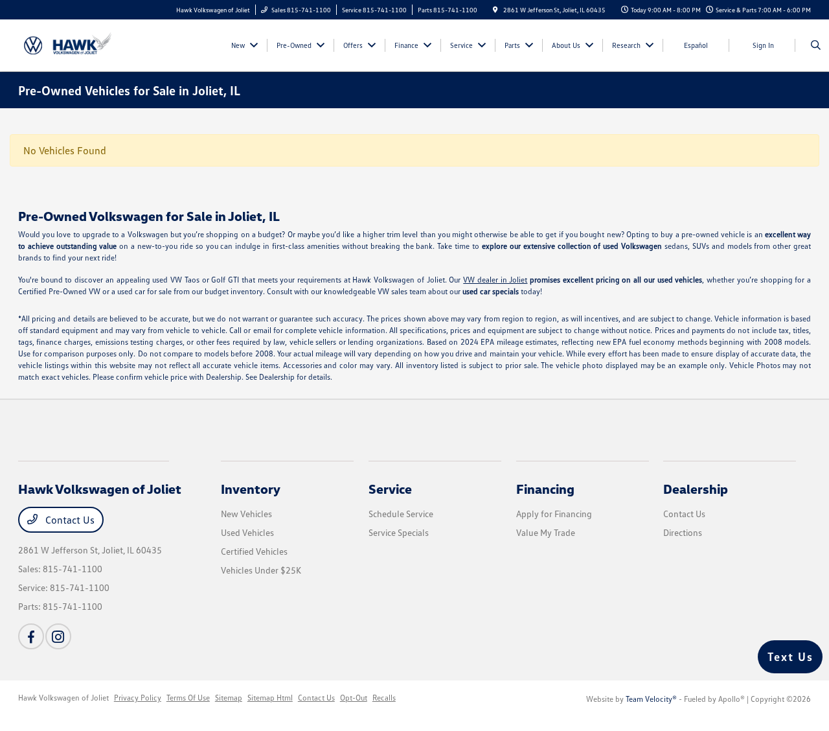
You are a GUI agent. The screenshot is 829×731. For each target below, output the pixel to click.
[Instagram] (58, 636)
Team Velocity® (651, 699)
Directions (682, 532)
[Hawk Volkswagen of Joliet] (76, 44)
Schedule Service (401, 513)
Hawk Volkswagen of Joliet (63, 697)
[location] (495, 10)
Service (390, 488)
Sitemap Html (270, 697)
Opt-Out (353, 697)
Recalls (384, 697)
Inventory (250, 488)
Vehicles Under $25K (261, 569)
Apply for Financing (554, 513)
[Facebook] (31, 636)
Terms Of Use (188, 697)
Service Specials (399, 532)
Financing (545, 488)
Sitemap (228, 697)
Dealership (695, 488)
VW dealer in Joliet (495, 279)
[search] (816, 45)
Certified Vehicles (254, 551)
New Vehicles (246, 513)
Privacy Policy (137, 697)
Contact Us (69, 519)
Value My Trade (545, 532)
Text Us (790, 656)
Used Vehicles (247, 532)
